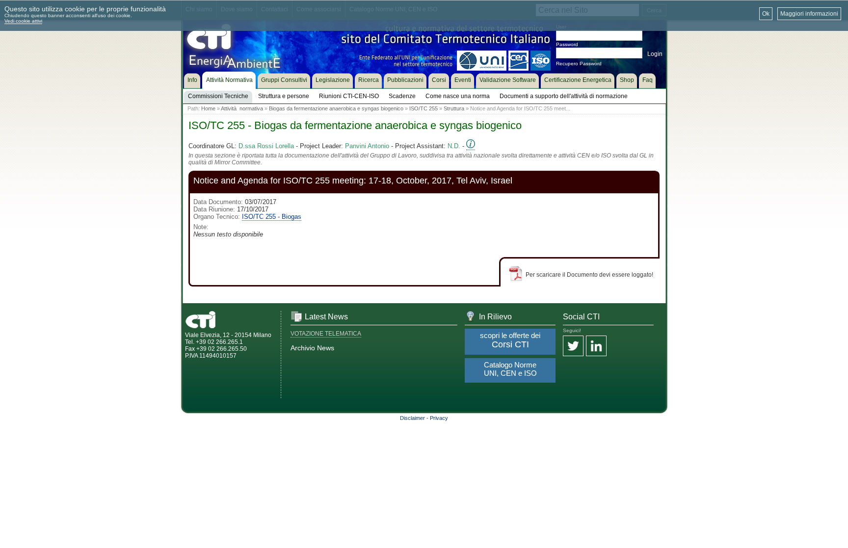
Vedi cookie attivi (23, 21)
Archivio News (312, 348)
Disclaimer (412, 418)
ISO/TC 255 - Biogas (271, 216)
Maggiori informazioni (809, 13)
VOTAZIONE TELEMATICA (326, 333)
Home (208, 108)
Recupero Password (579, 63)
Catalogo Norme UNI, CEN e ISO (510, 369)
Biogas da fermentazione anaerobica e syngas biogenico (336, 108)
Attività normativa (242, 108)
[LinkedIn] (596, 347)
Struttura (454, 108)
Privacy (439, 418)
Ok (765, 13)
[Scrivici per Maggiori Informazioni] (470, 146)
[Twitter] (573, 347)
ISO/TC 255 (423, 108)
